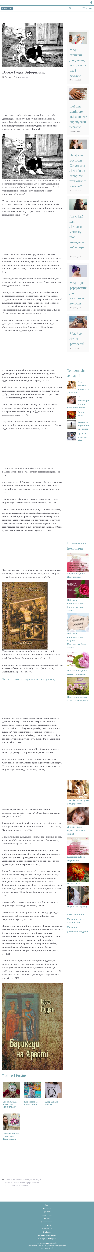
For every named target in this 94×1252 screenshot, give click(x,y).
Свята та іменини (76, 914)
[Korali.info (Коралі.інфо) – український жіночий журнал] (7, 8)
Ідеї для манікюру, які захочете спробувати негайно (78, 116)
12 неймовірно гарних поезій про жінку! (76, 830)
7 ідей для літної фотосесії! (76, 339)
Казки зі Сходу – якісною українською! (22, 1182)
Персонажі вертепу (77, 906)
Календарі (72, 927)
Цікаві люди (35, 1180)
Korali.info (49, 1248)
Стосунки (47, 1208)
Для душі (47, 1212)
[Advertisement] (32, 97)
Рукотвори (47, 1225)
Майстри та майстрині (47, 1239)
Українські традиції (77, 931)
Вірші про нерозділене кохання (83, 425)
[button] (70, 8)
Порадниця (47, 1215)
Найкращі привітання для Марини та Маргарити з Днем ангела (76, 640)
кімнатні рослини (59, 1246)
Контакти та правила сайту (47, 1243)
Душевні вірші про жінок (83, 437)
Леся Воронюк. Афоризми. (17, 1185)
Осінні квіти (73, 883)
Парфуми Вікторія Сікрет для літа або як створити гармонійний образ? (77, 170)
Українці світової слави (47, 1235)
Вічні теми (47, 1232)
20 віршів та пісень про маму (38, 679)
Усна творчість (22, 1180)
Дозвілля (47, 1219)
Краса (47, 1205)
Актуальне (10, 1180)
